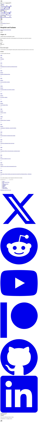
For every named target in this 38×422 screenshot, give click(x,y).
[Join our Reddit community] (19, 246)
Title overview (2, 29)
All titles (9, 29)
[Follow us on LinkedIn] (19, 394)
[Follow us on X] (19, 209)
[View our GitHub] (19, 357)
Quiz (3, 183)
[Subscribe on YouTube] (19, 283)
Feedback (2, 415)
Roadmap (3, 185)
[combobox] (5, 414)
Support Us (4, 184)
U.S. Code (2, 23)
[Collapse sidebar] (1, 22)
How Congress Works (5, 182)
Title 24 (5, 23)
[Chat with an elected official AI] (1, 421)
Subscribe (11, 179)
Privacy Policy (4, 187)
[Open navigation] (1, 1)
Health (3, 186)
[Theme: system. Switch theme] (1, 19)
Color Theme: (2, 414)
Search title (6, 29)
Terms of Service (5, 188)
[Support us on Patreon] (19, 320)
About (3, 181)
